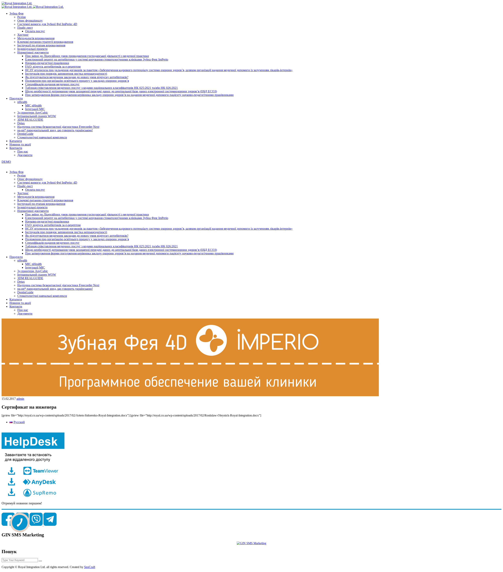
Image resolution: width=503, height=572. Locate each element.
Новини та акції (20, 144)
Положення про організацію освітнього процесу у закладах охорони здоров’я (77, 80)
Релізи (21, 17)
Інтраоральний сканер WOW (36, 116)
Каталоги (15, 141)
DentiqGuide (25, 133)
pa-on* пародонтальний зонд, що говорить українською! (55, 130)
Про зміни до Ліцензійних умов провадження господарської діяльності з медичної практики (87, 56)
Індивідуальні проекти (32, 49)
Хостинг (23, 34)
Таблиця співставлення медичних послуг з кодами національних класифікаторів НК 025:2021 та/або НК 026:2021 (101, 87)
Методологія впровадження (35, 38)
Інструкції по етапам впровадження (41, 45)
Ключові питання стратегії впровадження (45, 41)
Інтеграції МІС (35, 109)
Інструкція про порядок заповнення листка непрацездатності (66, 73)
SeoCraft (89, 567)
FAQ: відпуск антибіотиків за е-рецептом (53, 66)
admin (20, 398)
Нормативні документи (33, 52)
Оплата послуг (35, 31)
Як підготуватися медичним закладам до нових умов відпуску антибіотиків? (76, 77)
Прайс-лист (25, 27)
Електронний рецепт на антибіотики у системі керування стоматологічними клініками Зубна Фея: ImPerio (96, 59)
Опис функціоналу (30, 20)
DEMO (6, 161)
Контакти (15, 148)
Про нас (22, 151)
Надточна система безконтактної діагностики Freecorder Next (58, 126)
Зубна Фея (16, 13)
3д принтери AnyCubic (32, 112)
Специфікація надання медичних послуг (52, 84)
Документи (24, 155)
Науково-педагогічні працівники (47, 63)
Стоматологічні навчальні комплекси (42, 137)
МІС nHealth (33, 105)
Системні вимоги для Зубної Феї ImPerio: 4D (47, 24)
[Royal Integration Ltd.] (17, 3)
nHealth (22, 102)
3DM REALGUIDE (30, 119)
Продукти (16, 98)
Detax (21, 123)
